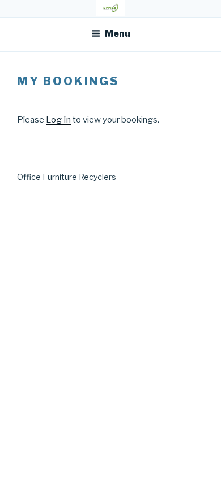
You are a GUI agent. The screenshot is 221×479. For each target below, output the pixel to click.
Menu (117, 33)
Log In (58, 120)
